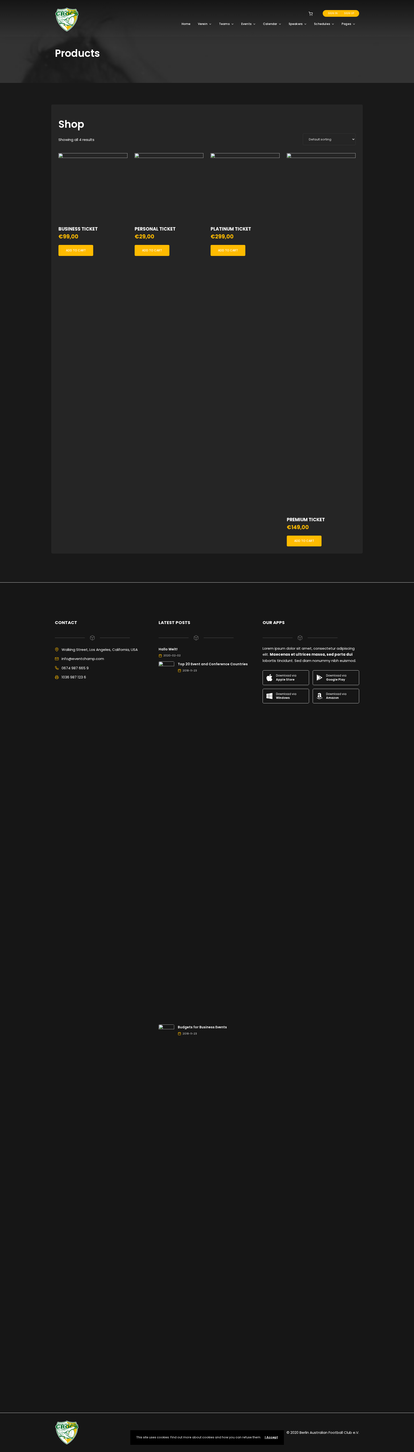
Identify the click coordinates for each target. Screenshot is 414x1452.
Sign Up (349, 13)
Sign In (333, 13)
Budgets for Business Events (202, 1027)
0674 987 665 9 (75, 668)
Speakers (296, 24)
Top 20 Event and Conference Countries (213, 664)
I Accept (271, 1437)
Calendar (270, 24)
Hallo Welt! (168, 649)
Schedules (322, 24)
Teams (224, 24)
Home (186, 24)
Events (246, 24)
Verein (202, 24)
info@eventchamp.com (83, 658)
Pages (346, 24)
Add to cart (76, 250)
